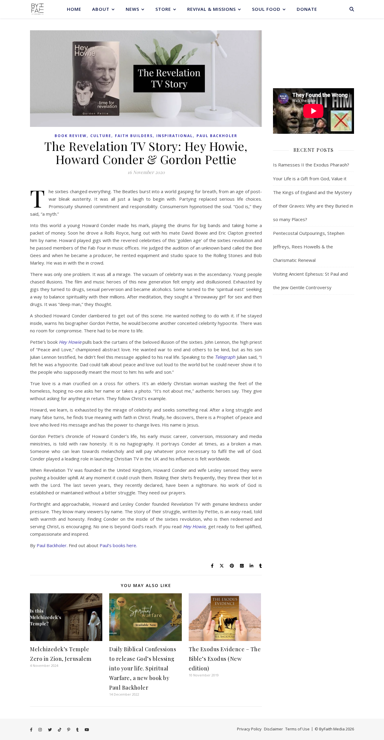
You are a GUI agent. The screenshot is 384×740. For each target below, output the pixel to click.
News (132, 9)
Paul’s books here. (118, 545)
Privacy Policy (249, 729)
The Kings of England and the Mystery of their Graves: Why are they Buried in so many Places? (313, 205)
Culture (100, 135)
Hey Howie (70, 342)
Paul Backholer (216, 135)
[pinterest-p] (69, 729)
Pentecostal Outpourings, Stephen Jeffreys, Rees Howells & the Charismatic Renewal (308, 246)
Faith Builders (134, 135)
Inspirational (174, 135)
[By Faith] (37, 8)
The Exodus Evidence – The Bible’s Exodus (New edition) (225, 659)
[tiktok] (60, 729)
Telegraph (225, 357)
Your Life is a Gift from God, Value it (309, 178)
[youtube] (87, 729)
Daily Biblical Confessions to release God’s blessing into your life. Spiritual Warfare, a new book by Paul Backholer (142, 668)
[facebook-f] (31, 729)
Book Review (71, 135)
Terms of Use (297, 729)
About (101, 9)
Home (74, 9)
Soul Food (266, 9)
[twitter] (50, 729)
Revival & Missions (211, 9)
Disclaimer (273, 729)
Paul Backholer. (52, 545)
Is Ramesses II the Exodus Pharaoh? (311, 165)
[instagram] (40, 729)
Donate (307, 9)
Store (163, 9)
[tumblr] (78, 729)
